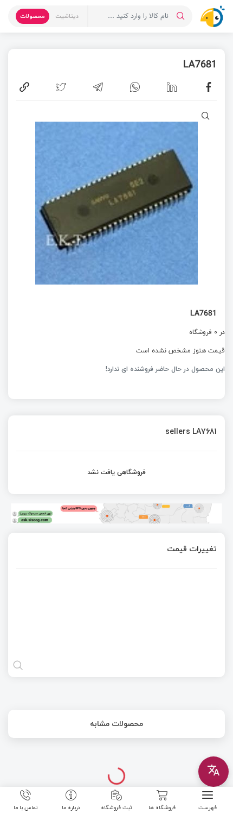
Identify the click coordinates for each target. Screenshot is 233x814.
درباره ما (71, 807)
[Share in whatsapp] (135, 87)
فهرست (207, 807)
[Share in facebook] (208, 87)
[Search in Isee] (180, 16)
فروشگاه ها (162, 807)
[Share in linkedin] (172, 87)
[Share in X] (61, 87)
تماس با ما (26, 807)
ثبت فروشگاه (116, 807)
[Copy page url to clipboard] (24, 87)
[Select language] (213, 771)
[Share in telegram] (98, 87)
